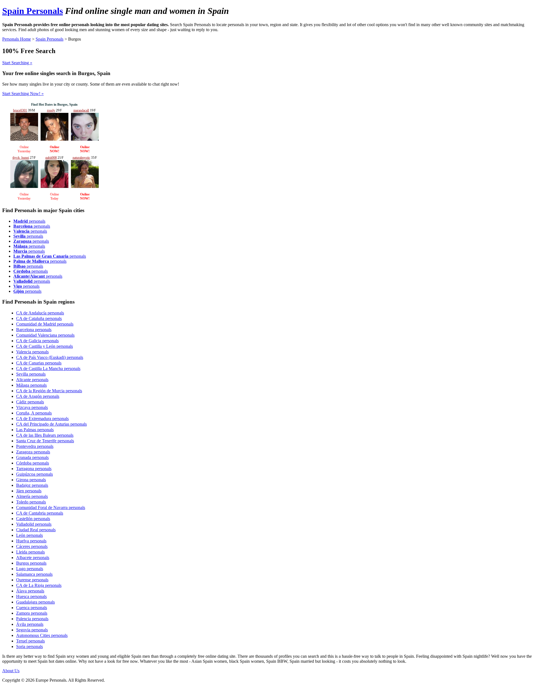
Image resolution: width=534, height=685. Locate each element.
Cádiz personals (30, 401)
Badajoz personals (32, 485)
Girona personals (31, 479)
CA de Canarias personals (38, 363)
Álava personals (30, 591)
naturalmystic (81, 158)
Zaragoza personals (33, 452)
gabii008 (51, 158)
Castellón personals (33, 518)
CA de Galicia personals (37, 340)
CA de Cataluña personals (39, 318)
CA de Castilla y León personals (44, 346)
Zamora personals (31, 613)
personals (29, 221)
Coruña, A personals (34, 413)
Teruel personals (30, 641)
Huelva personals (31, 540)
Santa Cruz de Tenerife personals (45, 440)
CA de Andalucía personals (40, 313)
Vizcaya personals (32, 407)
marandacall (81, 110)
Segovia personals (32, 629)
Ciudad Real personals (36, 529)
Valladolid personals (33, 524)
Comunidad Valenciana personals (45, 335)
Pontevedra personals (34, 446)
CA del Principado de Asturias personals (51, 424)
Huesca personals (31, 596)
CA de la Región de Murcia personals (49, 390)
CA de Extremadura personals (42, 418)
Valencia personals (32, 351)
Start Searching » (17, 62)
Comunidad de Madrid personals (44, 324)
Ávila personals (29, 624)
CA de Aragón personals (37, 396)
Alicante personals (32, 379)
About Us (10, 670)
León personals (29, 535)
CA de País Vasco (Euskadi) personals (49, 357)
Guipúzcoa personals (34, 474)
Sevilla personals (31, 374)
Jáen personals (28, 490)
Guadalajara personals (35, 602)
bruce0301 (20, 110)
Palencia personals (32, 618)
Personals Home (16, 39)
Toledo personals (31, 502)
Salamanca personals (34, 574)
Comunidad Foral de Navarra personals (50, 507)
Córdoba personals (32, 463)
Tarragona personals (33, 468)
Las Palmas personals (35, 429)
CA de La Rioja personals (38, 585)
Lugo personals (29, 568)
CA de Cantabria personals (39, 513)
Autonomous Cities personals (42, 635)
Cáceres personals (32, 546)
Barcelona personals (33, 329)
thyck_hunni (21, 158)
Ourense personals (32, 579)
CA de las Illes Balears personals (44, 435)
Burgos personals (31, 563)
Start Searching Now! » (23, 93)
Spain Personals (32, 11)
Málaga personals (31, 385)
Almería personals (32, 496)
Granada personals (32, 457)
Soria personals (29, 646)
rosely (51, 110)
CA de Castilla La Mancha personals (48, 368)
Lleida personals (30, 552)
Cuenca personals (31, 607)
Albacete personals (32, 557)
